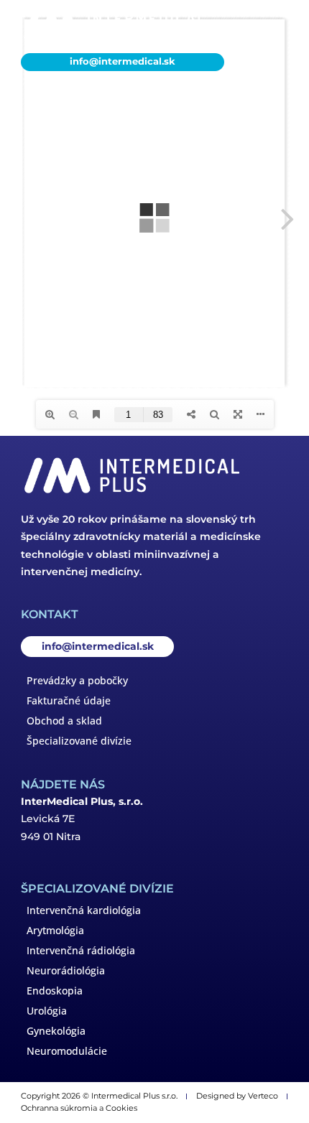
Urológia (47, 1010)
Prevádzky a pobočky (77, 680)
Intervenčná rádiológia (81, 950)
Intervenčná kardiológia (84, 910)
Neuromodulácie (67, 1051)
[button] (272, 26)
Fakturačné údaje (69, 700)
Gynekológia (56, 1031)
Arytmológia (55, 930)
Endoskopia (55, 990)
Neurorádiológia (66, 970)
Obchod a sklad (64, 720)
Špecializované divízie (79, 740)
